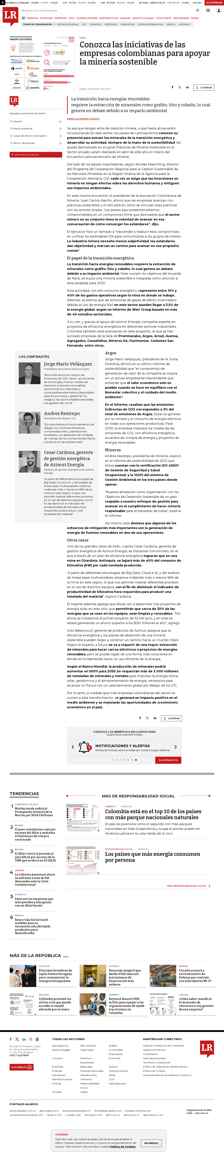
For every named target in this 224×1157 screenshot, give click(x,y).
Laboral (19, 870)
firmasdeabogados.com (108, 1110)
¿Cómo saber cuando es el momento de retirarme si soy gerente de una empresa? (196, 1004)
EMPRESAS (60, 18)
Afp (84, 24)
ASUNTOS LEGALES (143, 18)
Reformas (184, 24)
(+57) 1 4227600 (19, 1055)
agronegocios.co (49, 1110)
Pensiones (95, 24)
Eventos (113, 1066)
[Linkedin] (187, 87)
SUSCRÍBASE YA (168, 760)
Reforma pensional (68, 24)
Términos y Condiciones (156, 1062)
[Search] (197, 10)
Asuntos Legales (61, 1049)
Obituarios (86, 1079)
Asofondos (111, 24)
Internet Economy (62, 1079)
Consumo (57, 1058)
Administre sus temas (26, 154)
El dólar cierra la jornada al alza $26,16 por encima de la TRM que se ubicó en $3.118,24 (35, 857)
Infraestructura (88, 1075)
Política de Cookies (123, 1146)
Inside (112, 1075)
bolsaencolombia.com (138, 1110)
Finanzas (57, 1070)
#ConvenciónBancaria (150, 24)
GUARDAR (206, 87)
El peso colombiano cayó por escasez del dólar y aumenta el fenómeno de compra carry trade (35, 834)
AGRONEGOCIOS (108, 18)
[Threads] (39, 1040)
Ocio (111, 1079)
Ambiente (114, 995)
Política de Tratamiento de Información (165, 1066)
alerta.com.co (131, 1114)
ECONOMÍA (46, 18)
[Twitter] (179, 87)
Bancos (19, 915)
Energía (171, 24)
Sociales (57, 1092)
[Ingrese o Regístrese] (218, 10)
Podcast (56, 1083)
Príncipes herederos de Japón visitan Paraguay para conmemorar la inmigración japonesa (55, 976)
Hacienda (114, 966)
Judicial (183, 966)
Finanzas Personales (91, 1070)
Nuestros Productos (154, 1049)
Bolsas (19, 825)
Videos (84, 1092)
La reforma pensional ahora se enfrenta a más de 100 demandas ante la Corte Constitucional (35, 879)
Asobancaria (127, 24)
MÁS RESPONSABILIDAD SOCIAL (186, 885)
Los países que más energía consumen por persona (152, 857)
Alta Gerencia (88, 1045)
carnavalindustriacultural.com (26, 1114)
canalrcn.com (54, 1114)
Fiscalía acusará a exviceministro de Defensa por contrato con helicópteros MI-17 (195, 976)
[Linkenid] (25, 1040)
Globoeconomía (118, 1070)
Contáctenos (150, 1054)
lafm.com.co (113, 1114)
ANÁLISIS (125, 18)
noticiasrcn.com (93, 1114)
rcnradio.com (73, 1114)
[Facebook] (172, 87)
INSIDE (195, 18)
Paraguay (44, 966)
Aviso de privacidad (154, 1058)
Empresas (57, 1066)
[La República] (10, 17)
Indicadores (58, 1075)
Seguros (44, 995)
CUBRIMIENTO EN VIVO (26, 804)
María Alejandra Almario (83, 119)
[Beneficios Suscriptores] (208, 10)
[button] (71, 747)
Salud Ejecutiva (117, 1083)
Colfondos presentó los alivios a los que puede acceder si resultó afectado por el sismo (55, 1004)
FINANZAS (32, 18)
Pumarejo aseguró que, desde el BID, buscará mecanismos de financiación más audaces (125, 977)
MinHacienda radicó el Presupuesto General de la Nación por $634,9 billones (34, 812)
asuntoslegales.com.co (23, 1110)
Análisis (113, 1045)
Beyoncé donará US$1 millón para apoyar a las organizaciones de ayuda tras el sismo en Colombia (126, 1006)
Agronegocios (60, 1045)
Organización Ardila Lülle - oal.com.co (199, 1111)
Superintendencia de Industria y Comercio (167, 1075)
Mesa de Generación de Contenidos (163, 1045)
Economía (114, 1058)
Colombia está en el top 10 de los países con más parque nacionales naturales (153, 814)
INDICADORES (181, 18)
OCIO (71, 18)
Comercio (20, 894)
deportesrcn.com (153, 1114)
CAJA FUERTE (163, 18)
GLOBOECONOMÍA (86, 18)
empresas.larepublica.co (76, 1110)
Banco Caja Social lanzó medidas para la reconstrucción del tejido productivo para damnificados (32, 926)
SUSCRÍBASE (214, 2)
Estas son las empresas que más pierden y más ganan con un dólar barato (34, 902)
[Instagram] (32, 1040)
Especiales (86, 1066)
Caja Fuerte (87, 1049)
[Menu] (24, 18)
